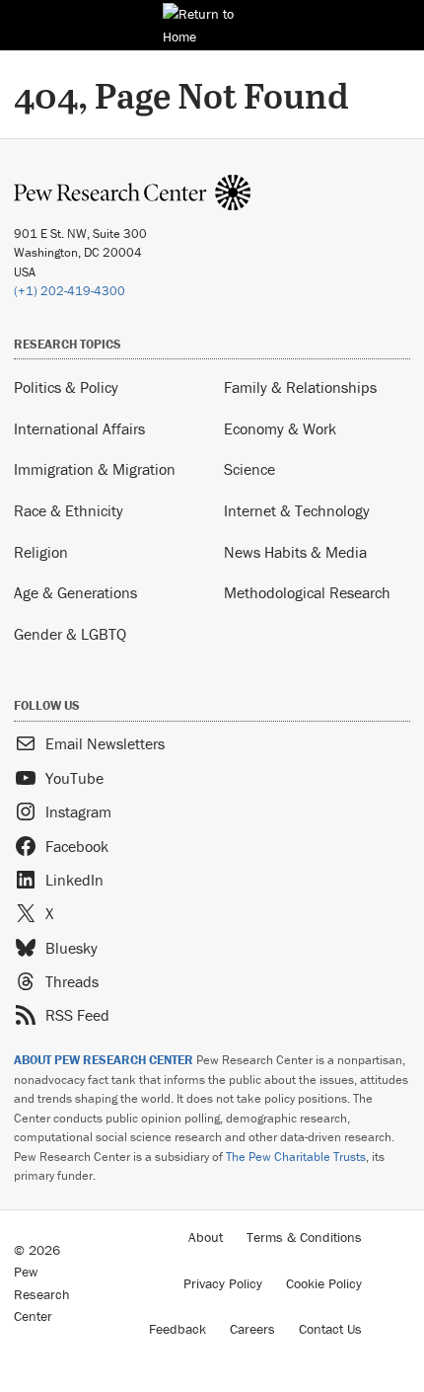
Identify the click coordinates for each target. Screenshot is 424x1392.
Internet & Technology (297, 510)
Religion (41, 552)
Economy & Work (280, 428)
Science (249, 469)
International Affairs (79, 428)
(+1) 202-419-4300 (69, 290)
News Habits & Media (295, 552)
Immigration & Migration (95, 469)
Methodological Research (307, 592)
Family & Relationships (300, 387)
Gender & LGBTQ (70, 634)
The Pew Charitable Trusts (296, 1156)
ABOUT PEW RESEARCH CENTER (103, 1059)
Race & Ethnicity (68, 510)
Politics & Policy (66, 387)
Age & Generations (75, 592)
